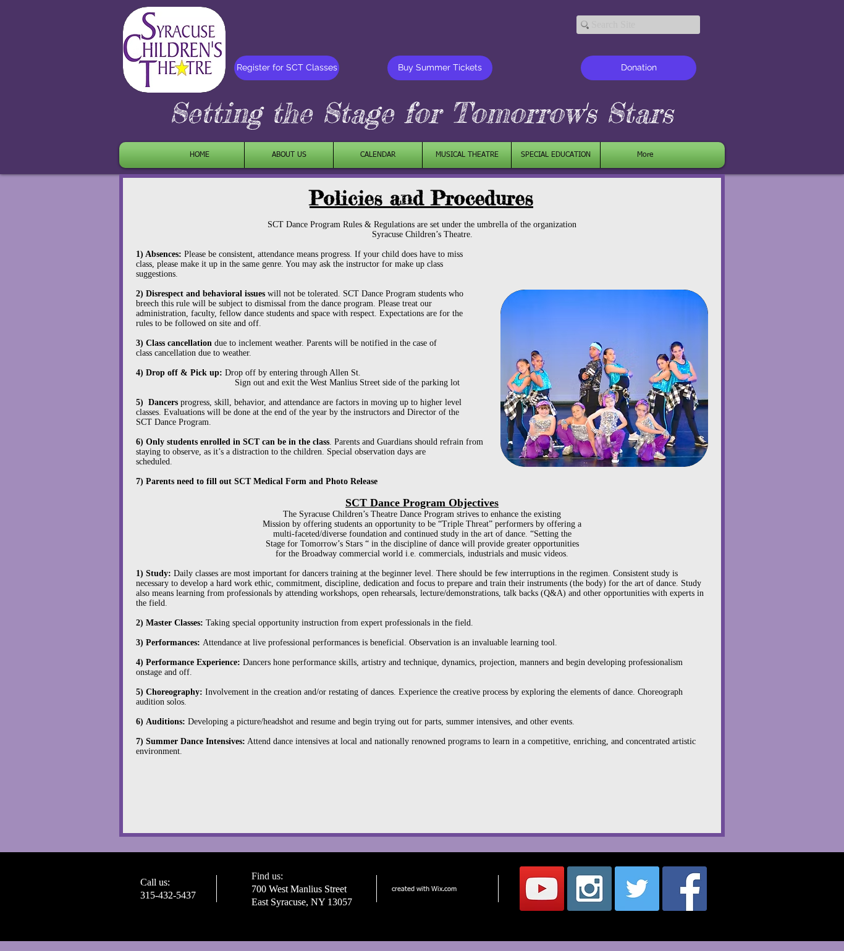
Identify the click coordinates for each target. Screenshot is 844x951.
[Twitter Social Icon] (637, 888)
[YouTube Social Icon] (542, 888)
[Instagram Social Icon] (589, 888)
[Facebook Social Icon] (684, 888)
